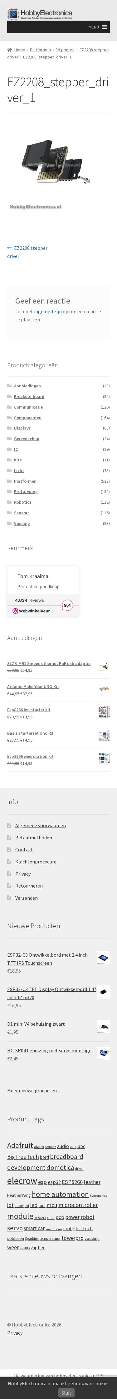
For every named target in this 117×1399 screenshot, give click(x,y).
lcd (27, 1206)
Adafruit (20, 1145)
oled (51, 1217)
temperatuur (50, 1238)
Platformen (40, 50)
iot (10, 1205)
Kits (18, 460)
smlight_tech (78, 1228)
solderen (15, 1238)
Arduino (50, 1147)
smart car (34, 1228)
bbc (81, 1146)
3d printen (65, 50)
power (72, 1217)
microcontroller (78, 1205)
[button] (94, 27)
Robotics (23, 502)
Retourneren (29, 886)
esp (42, 1181)
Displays (22, 428)
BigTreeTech (23, 1156)
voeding (92, 1238)
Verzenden (26, 898)
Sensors (22, 513)
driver (79, 1168)
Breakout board (29, 396)
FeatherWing (19, 1195)
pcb (60, 1217)
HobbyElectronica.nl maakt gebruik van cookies (59, 1383)
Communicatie (28, 407)
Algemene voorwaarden (40, 825)
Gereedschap (26, 438)
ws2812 (25, 1248)
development (26, 1167)
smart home (54, 1229)
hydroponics (98, 1196)
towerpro (72, 1237)
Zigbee (38, 1248)
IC (16, 449)
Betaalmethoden (33, 837)
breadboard (66, 1156)
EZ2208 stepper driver (27, 251)
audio (63, 1146)
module (20, 1216)
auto (73, 1147)
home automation (60, 1194)
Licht (19, 470)
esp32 (54, 1182)
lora (42, 1205)
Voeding (22, 523)
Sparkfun (32, 1238)
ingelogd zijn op (51, 311)
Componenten (27, 417)
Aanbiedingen (27, 386)
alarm (39, 1146)
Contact (24, 849)
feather (92, 1182)
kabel (19, 1205)
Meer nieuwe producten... (33, 1090)
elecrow (22, 1180)
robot (87, 1216)
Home (19, 50)
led (34, 1205)
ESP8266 (72, 1181)
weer (13, 1247)
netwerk (40, 1218)
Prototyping (26, 491)
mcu (51, 1205)
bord (44, 1157)
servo (15, 1228)
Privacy (23, 874)
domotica (60, 1167)
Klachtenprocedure (35, 861)
